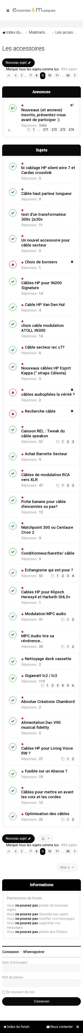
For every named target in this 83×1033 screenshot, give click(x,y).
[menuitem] (59, 1027)
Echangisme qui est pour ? (49, 570)
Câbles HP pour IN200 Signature (41, 285)
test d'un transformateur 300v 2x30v (43, 217)
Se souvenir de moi (20, 992)
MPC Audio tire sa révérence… (37, 638)
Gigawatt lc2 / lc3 (41, 675)
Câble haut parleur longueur (46, 193)
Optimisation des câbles (47, 813)
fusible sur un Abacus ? (46, 771)
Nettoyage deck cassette (48, 658)
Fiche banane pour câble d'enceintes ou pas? (43, 504)
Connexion (10, 952)
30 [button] (68, 75)
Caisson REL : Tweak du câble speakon (43, 433)
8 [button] (36, 75)
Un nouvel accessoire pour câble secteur (45, 243)
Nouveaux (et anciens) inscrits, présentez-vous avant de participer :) (43, 114)
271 (45, 130)
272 (54, 130)
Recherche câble (40, 411)
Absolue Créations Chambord (48, 701)
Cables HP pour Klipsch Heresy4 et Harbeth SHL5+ (45, 594)
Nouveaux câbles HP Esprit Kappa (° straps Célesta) (46, 370)
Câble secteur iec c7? (44, 347)
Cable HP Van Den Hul (45, 304)
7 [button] (30, 75)
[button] (8, 75)
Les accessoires (23, 48)
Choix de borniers (41, 261)
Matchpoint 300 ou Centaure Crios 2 (47, 530)
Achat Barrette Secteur (46, 453)
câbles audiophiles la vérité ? (48, 394)
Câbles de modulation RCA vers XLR (45, 477)
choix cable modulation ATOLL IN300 (42, 328)
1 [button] (22, 75)
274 (71, 130)
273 (62, 130)
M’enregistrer (33, 952)
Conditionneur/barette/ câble (47, 553)
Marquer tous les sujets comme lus (32, 69)
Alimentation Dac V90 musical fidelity (41, 725)
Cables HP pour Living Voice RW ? (47, 751)
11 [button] (57, 75)
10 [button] (49, 75)
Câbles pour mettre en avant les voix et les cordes (47, 794)
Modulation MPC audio (45, 613)
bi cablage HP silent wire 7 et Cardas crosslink (48, 170)
